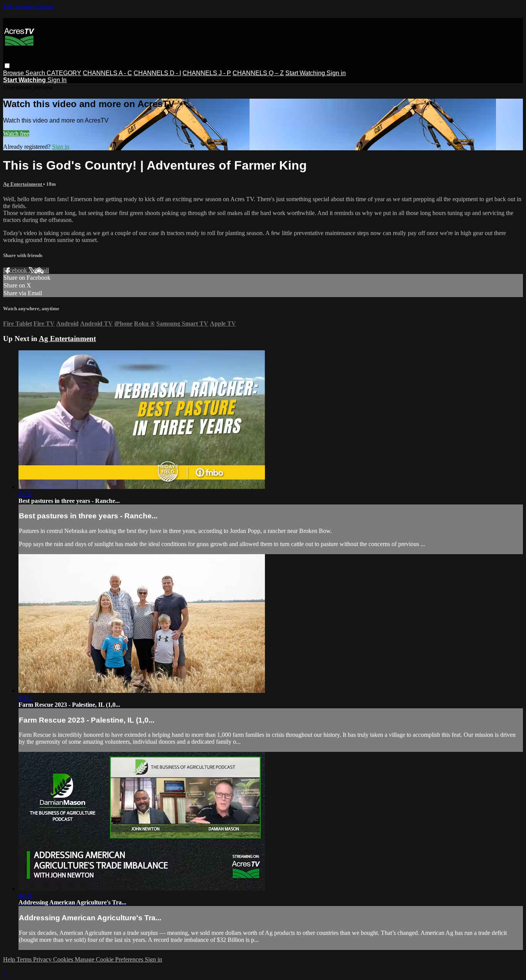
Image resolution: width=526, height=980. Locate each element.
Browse (14, 73)
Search (36, 73)
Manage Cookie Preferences (110, 959)
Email (42, 270)
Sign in (336, 73)
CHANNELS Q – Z (258, 73)
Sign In (57, 80)
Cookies (64, 959)
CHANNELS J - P (207, 73)
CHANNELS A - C (107, 73)
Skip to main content (28, 6)
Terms (25, 959)
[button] (7, 65)
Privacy (43, 959)
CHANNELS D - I (157, 73)
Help (10, 959)
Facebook (15, 270)
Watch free (16, 133)
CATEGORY (64, 73)
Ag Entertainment (23, 184)
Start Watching (306, 73)
